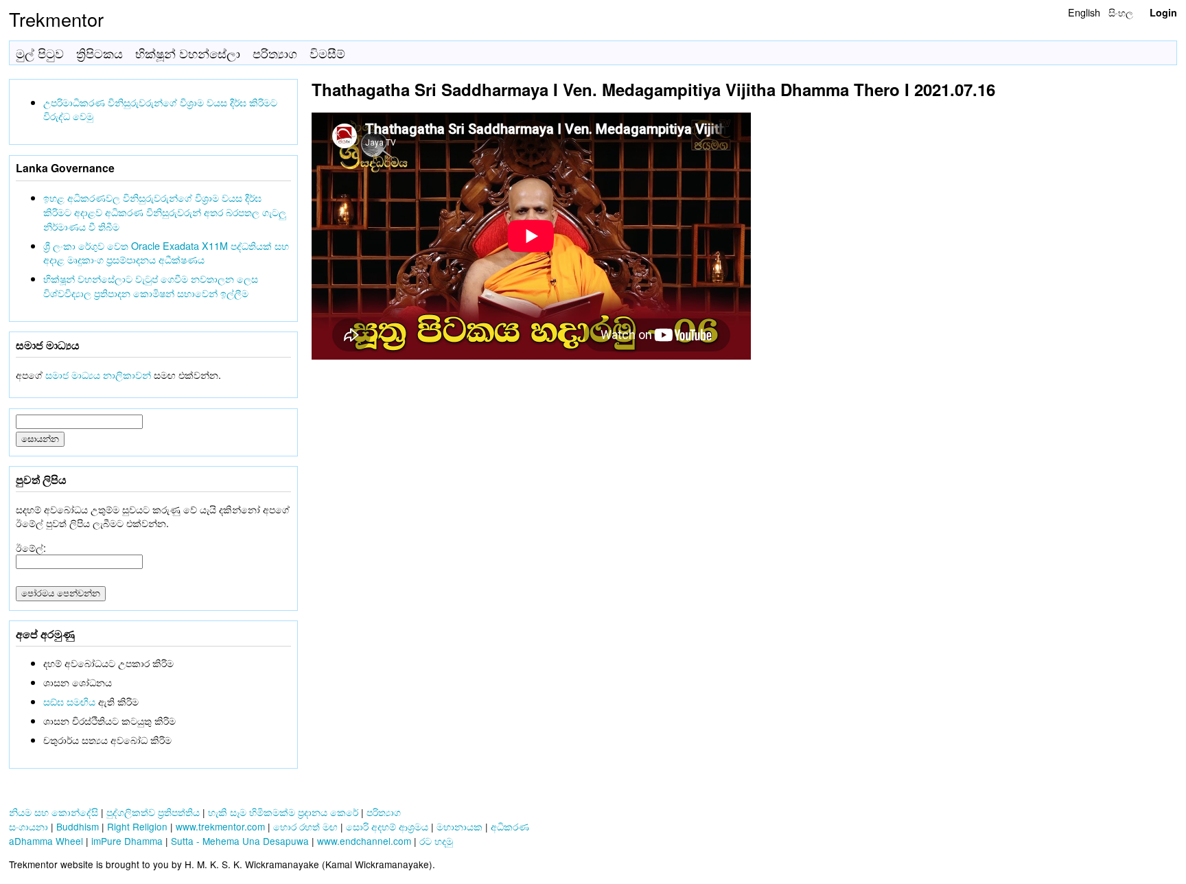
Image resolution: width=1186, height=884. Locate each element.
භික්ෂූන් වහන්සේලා (187, 53)
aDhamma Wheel (46, 841)
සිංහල (1120, 12)
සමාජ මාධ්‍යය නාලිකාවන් (98, 374)
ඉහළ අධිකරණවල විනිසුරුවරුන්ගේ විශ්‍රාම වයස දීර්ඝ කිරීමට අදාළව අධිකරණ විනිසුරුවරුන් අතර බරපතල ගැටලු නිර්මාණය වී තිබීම (164, 211)
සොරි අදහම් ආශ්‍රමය (387, 826)
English (1084, 12)
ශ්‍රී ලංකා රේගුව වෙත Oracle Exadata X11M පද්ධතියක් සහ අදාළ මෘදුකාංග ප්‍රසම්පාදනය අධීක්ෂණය (166, 252)
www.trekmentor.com (220, 826)
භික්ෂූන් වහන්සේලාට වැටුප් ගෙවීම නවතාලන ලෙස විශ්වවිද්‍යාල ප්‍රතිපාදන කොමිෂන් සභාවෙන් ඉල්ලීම (150, 285)
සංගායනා (28, 826)
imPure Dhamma (127, 841)
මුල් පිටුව (40, 53)
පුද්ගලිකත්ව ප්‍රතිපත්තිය (153, 812)
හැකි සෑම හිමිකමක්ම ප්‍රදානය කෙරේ (283, 812)
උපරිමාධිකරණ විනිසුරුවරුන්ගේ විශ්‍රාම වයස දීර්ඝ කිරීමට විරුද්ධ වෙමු (160, 109)
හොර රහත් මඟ (305, 826)
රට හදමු (436, 841)
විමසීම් (327, 53)
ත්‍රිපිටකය (99, 53)
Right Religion (137, 826)
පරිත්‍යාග (275, 53)
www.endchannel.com (364, 841)
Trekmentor (56, 18)
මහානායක (459, 826)
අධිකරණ (510, 826)
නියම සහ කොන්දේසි (53, 812)
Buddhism (77, 826)
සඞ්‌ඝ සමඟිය (69, 701)
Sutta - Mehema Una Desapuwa (240, 841)
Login (1163, 12)
